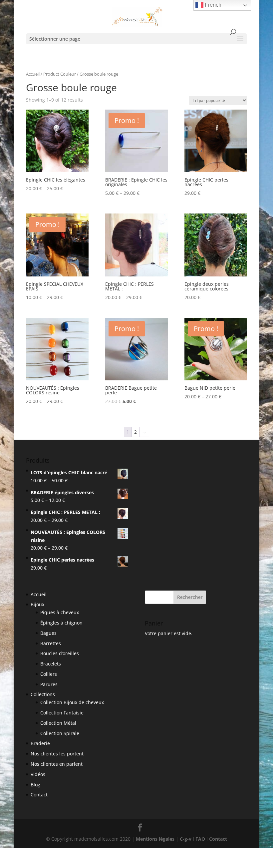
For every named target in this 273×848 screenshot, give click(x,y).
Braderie (40, 743)
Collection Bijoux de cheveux (72, 702)
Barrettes (50, 643)
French (212, 5)
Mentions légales (155, 839)
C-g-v (185, 839)
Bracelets (50, 663)
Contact (39, 794)
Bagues (48, 633)
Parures (49, 684)
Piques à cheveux (59, 612)
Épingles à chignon (61, 623)
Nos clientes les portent (57, 753)
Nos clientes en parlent (57, 764)
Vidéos (38, 774)
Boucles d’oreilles (59, 653)
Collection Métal (58, 723)
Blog (35, 784)
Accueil (33, 74)
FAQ (200, 839)
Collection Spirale (59, 733)
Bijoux (37, 604)
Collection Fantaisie (62, 712)
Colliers (48, 674)
